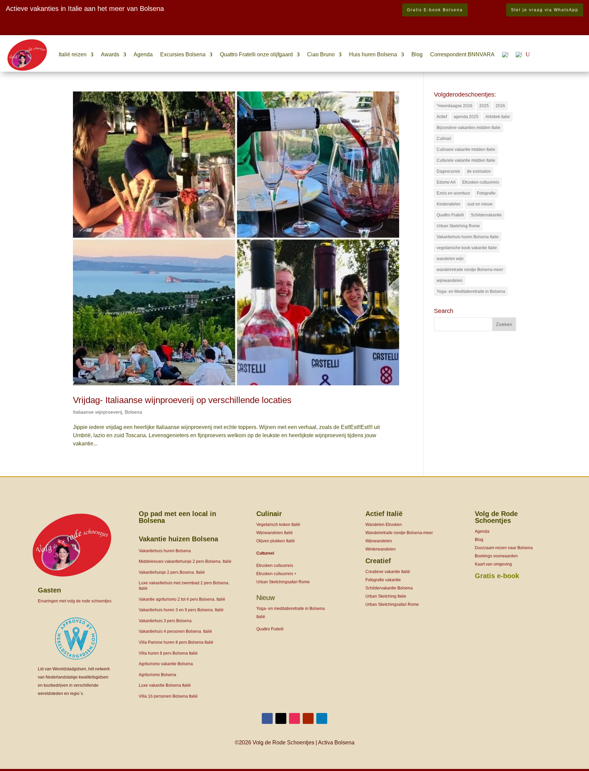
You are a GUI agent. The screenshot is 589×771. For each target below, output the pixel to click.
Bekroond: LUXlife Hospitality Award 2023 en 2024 (75, 22)
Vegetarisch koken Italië (278, 524)
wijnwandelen (450, 280)
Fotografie (486, 193)
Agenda (143, 54)
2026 (500, 105)
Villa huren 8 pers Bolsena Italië (168, 653)
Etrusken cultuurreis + (276, 573)
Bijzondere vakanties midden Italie (468, 127)
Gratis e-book (497, 576)
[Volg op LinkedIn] (321, 718)
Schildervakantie (486, 215)
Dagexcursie (448, 171)
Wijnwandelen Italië (274, 532)
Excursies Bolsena (183, 54)
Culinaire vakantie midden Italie (466, 149)
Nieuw (265, 597)
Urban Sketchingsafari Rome (283, 582)
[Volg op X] (280, 718)
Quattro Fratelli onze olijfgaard (256, 54)
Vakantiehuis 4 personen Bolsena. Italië (175, 631)
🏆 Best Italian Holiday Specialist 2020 (53, 30)
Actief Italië (384, 513)
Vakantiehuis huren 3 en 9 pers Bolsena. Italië (181, 610)
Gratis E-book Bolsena (435, 10)
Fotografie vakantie (383, 579)
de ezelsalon (479, 171)
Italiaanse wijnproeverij (97, 412)
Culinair (444, 138)
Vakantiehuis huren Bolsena (165, 550)
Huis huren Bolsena (373, 54)
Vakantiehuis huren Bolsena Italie (468, 236)
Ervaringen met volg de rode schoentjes (74, 601)
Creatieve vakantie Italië (387, 571)
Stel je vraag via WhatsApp (544, 10)
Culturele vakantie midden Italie (466, 160)
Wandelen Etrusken (383, 524)
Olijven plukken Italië (275, 541)
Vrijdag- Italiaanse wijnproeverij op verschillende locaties (182, 400)
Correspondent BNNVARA (462, 54)
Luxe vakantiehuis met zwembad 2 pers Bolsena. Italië (184, 586)
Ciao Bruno (321, 54)
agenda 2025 (466, 116)
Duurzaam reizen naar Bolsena (504, 547)
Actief (442, 116)
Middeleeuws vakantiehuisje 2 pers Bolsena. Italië (185, 561)
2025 (484, 105)
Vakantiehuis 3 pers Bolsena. (166, 620)
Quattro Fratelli (450, 215)
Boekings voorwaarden (496, 556)
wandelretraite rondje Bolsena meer (470, 269)
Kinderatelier (448, 204)
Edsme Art (446, 182)
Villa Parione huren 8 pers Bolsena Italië (176, 642)
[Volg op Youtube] (308, 718)
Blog (417, 54)
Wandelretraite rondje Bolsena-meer (399, 532)
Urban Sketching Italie (385, 596)
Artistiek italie (497, 116)
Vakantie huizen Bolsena (178, 539)
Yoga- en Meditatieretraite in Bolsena (471, 291)
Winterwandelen (380, 549)
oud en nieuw (480, 204)
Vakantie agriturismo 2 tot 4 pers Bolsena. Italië (182, 599)
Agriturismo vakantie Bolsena (166, 663)
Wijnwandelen (378, 541)
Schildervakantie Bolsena (389, 588)
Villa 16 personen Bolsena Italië (168, 696)
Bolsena (133, 412)
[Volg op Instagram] (294, 718)
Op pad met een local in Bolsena (177, 517)
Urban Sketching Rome (458, 226)
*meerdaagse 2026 (454, 105)
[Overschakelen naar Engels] (519, 55)
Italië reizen (73, 54)
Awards (110, 54)
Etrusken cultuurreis (480, 182)
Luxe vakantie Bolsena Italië (165, 685)
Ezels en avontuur (453, 193)
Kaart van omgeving (493, 564)
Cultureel (265, 553)
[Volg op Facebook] (267, 718)
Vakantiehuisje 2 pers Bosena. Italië (172, 572)
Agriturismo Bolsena (157, 674)
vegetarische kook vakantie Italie (467, 247)
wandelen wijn (450, 258)
